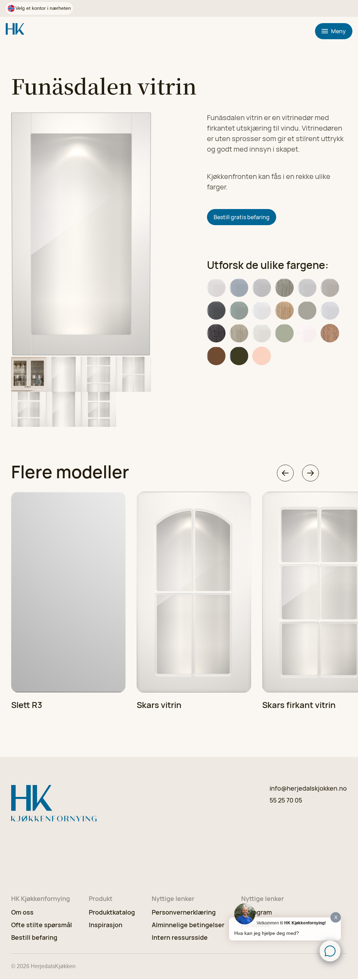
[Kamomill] (261, 310)
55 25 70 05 (286, 800)
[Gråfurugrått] (284, 287)
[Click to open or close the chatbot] (330, 950)
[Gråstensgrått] (216, 310)
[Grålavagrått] (307, 287)
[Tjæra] (216, 333)
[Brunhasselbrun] (330, 333)
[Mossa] (239, 356)
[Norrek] (284, 310)
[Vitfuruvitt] (239, 333)
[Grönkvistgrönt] (239, 310)
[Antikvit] (307, 333)
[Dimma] (261, 287)
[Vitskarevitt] (261, 333)
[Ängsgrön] (284, 333)
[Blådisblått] (239, 287)
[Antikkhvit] (216, 287)
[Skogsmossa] (307, 310)
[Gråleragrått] (330, 287)
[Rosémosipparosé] (261, 356)
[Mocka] (216, 356)
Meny (338, 31)
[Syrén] (330, 310)
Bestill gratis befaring (242, 217)
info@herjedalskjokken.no (308, 788)
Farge (213, 372)
